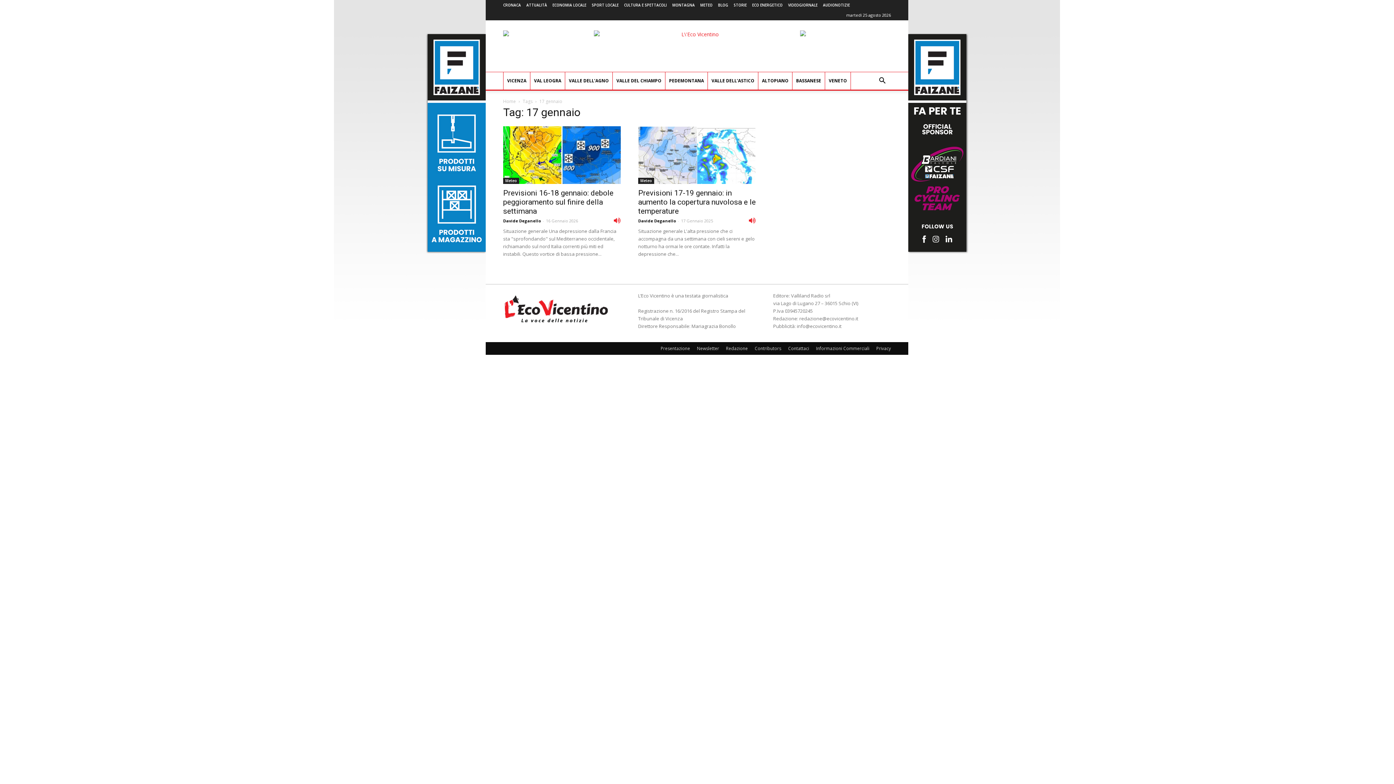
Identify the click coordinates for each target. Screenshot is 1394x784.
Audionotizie (836, 5)
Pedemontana (686, 81)
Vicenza (516, 81)
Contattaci (798, 348)
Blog (723, 5)
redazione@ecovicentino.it (828, 318)
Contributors (768, 348)
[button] (882, 81)
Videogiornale (803, 5)
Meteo (706, 5)
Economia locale (569, 5)
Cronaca (512, 5)
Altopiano (775, 81)
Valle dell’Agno (589, 81)
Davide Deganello (522, 220)
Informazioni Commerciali (842, 348)
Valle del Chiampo (638, 81)
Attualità (536, 5)
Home (509, 101)
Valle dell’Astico (733, 81)
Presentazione (675, 348)
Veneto (838, 81)
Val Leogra (547, 81)
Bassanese (808, 81)
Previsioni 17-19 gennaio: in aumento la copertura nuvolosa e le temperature (697, 202)
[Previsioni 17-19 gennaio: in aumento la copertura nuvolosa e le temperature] (697, 155)
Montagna (683, 5)
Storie (740, 5)
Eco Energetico (767, 5)
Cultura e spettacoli (645, 5)
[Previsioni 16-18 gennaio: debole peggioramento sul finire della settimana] (562, 155)
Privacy (883, 348)
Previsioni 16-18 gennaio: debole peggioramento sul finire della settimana (558, 202)
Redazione (737, 348)
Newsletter (708, 348)
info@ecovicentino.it (819, 326)
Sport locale (605, 5)
